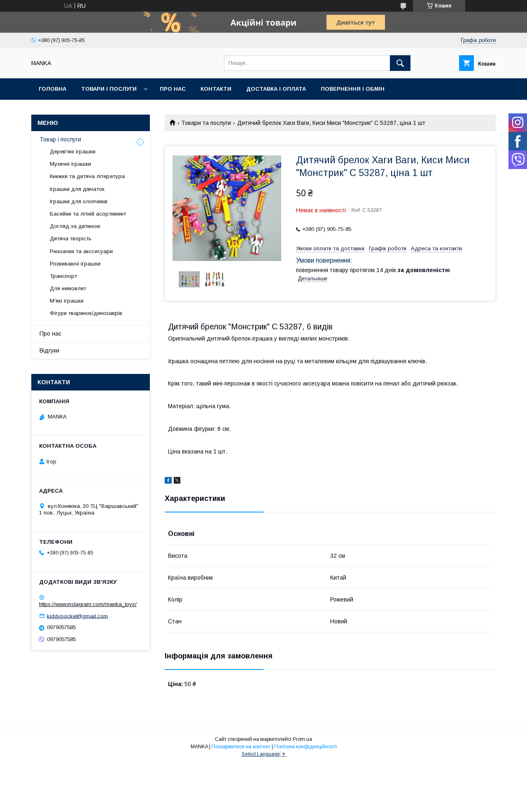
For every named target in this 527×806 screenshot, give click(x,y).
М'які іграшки (67, 301)
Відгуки (49, 350)
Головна (52, 89)
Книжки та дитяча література (87, 176)
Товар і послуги (60, 139)
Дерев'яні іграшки (73, 151)
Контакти (216, 89)
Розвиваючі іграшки (75, 264)
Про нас (173, 89)
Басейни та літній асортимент (88, 214)
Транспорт (63, 276)
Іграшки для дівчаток (77, 189)
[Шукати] (400, 63)
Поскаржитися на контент (241, 747)
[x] (177, 481)
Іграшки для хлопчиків (78, 201)
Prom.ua (302, 739)
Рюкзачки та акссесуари (81, 251)
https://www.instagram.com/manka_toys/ (88, 604)
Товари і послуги (109, 89)
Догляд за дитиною (75, 226)
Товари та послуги (206, 123)
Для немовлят (68, 288)
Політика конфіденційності (305, 747)
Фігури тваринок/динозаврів (86, 313)
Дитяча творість (70, 238)
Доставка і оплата (276, 89)
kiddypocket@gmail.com (77, 616)
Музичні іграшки (70, 164)
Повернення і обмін (353, 89)
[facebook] (168, 481)
